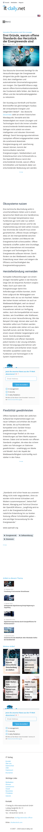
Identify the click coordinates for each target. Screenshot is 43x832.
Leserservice (10, 787)
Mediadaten (9, 782)
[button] (7, 22)
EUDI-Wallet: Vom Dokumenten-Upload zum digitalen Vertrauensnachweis (11, 689)
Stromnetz (7, 114)
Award (8, 789)
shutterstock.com (16, 822)
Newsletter (9, 791)
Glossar (8, 784)
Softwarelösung (26, 535)
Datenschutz (10, 766)
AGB (7, 768)
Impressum (9, 770)
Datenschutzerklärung (14, 399)
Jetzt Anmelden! (22, 385)
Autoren (8, 796)
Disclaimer (9, 773)
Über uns (9, 763)
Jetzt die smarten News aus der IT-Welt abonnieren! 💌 (20, 372)
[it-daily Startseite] (18, 8)
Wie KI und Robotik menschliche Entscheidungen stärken (11, 665)
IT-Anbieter (9, 793)
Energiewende (11, 535)
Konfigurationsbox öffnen (23, 818)
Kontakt (8, 761)
